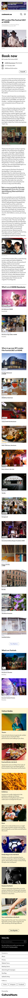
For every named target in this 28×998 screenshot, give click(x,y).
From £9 (22, 71)
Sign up (24, 942)
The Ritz (4, 493)
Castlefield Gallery (6, 637)
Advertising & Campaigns (8, 970)
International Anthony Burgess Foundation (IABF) (13, 540)
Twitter (5, 984)
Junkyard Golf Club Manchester (9, 421)
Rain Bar (4, 589)
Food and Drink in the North (9, 762)
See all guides (14, 930)
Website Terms (6, 963)
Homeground (5, 516)
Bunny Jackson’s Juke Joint (8, 469)
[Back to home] (7, 14)
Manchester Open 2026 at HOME (9, 334)
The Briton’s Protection (7, 613)
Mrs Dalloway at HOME (7, 309)
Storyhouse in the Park (7, 672)
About (3, 956)
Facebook (21, 984)
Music (3, 823)
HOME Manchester (10, 63)
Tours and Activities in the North (10, 917)
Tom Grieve (5, 24)
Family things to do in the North (10, 854)
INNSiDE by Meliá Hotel (7, 397)
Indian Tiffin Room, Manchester (9, 445)
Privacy (4, 960)
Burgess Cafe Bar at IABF (6, 565)
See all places (14, 644)
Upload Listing (6, 976)
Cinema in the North (7, 886)
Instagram (12, 984)
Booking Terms (6, 966)
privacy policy (13, 947)
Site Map (4, 973)
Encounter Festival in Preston (8, 697)
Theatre (4, 732)
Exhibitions (5, 792)
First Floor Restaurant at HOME (7, 373)
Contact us (5, 953)
